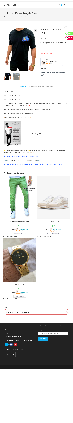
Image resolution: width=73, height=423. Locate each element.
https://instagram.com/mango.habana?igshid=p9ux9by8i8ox (21, 156)
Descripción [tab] (23, 86)
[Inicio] (4, 16)
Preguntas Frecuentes (11, 333)
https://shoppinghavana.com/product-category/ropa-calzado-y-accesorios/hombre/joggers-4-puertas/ (33, 164)
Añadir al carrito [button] (19, 296)
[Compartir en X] (7, 344)
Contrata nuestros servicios (13, 336)
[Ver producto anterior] (65, 27)
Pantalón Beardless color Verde (19, 221)
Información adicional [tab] (36, 86)
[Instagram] (7, 354)
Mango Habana (11, 4)
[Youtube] (18, 354)
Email (40, 330)
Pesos (69, 37)
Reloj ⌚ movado (20, 284)
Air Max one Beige (53, 222)
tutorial (62, 43)
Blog (6, 330)
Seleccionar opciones (19, 233)
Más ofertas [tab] (49, 86)
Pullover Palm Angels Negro (19, 16)
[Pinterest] (13, 354)
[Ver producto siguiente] (68, 27)
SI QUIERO (43, 339)
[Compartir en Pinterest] (15, 344)
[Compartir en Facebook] (11, 344)
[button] (35, 30)
